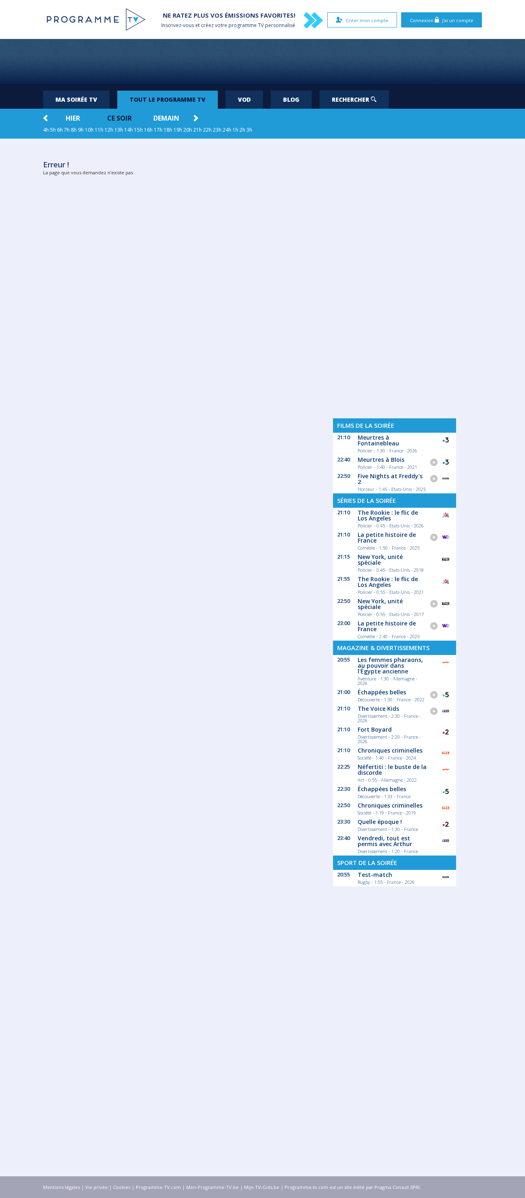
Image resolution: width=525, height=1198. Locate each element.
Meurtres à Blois (381, 459)
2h (242, 129)
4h (46, 129)
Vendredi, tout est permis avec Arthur (385, 841)
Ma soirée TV (76, 99)
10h (89, 129)
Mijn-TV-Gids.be (261, 1187)
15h (138, 129)
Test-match (375, 875)
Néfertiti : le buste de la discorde (392, 769)
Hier (73, 118)
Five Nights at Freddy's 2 (390, 479)
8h (74, 129)
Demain (166, 118)
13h (118, 129)
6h (60, 129)
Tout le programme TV (167, 99)
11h (99, 129)
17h (158, 129)
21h (197, 129)
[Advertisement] (262, 61)
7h (67, 129)
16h (148, 129)
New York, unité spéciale (380, 559)
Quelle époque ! (380, 822)
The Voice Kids (378, 708)
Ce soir (119, 118)
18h (168, 129)
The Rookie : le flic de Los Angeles (388, 515)
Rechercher (351, 99)
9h (81, 129)
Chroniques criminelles (390, 750)
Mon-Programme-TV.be (212, 1187)
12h (109, 129)
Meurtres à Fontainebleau (378, 440)
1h (235, 129)
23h (217, 129)
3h (249, 129)
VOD (244, 99)
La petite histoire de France (387, 537)
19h (177, 129)
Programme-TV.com (158, 1187)
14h (128, 129)
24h (227, 129)
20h (187, 129)
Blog (291, 99)
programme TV (246, 25)
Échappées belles (382, 692)
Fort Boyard (375, 729)
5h (53, 129)
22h (207, 129)
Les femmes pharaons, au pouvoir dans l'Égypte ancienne (390, 665)
